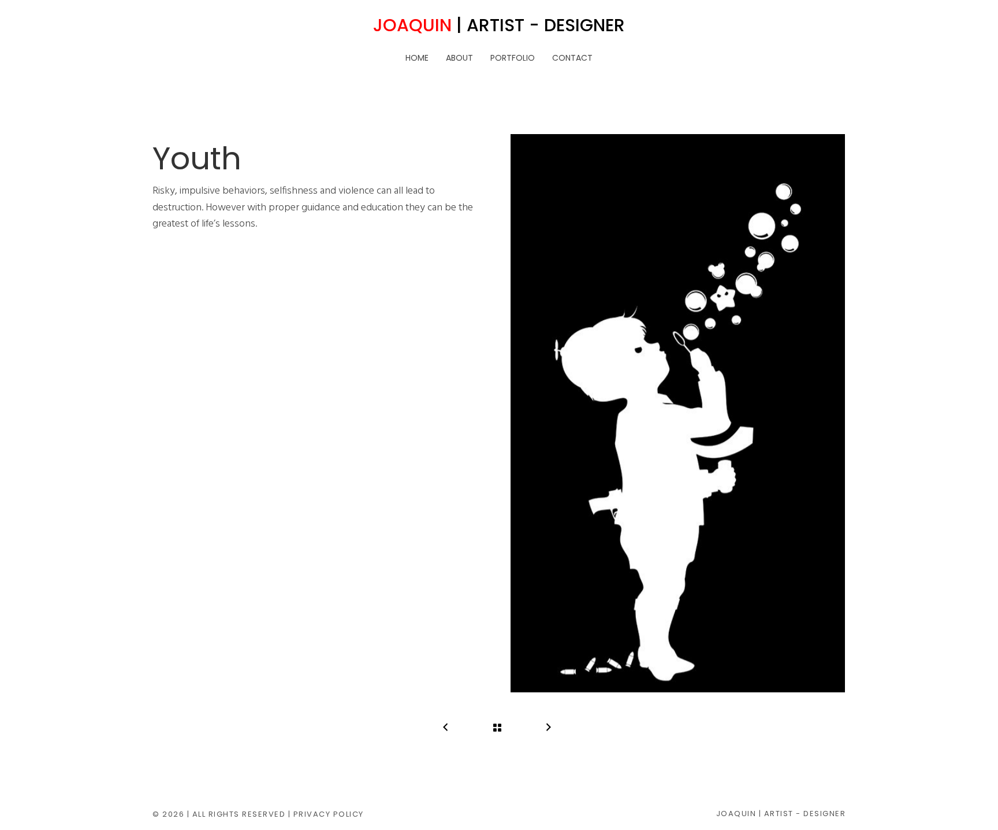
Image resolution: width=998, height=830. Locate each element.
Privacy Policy (328, 814)
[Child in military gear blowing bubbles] (678, 413)
